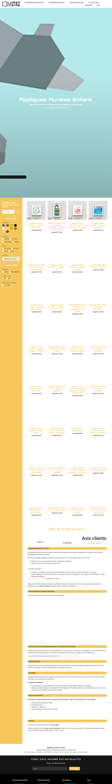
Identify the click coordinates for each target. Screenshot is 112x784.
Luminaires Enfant (43, 780)
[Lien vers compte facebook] (98, 747)
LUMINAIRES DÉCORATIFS (34, 3)
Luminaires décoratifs (19, 780)
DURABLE (88, 5)
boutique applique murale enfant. (68, 656)
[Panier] (106, 4)
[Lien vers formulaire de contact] (98, 751)
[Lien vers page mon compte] (109, 4)
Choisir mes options (36, 234)
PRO (98, 5)
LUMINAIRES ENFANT (56, 3)
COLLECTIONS (93, 3)
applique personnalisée (82, 586)
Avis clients (94, 538)
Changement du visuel (38, 578)
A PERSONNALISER (76, 3)
